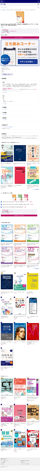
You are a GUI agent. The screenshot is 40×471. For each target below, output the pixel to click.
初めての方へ (23, 462)
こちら (36, 89)
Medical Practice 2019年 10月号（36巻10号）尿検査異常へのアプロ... (16, 201)
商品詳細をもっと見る (6, 74)
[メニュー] (38, 1)
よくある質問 (3, 462)
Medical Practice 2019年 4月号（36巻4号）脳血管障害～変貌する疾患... (16, 204)
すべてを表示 (36, 189)
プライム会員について (4, 460)
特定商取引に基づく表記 (25, 460)
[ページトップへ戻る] (38, 469)
